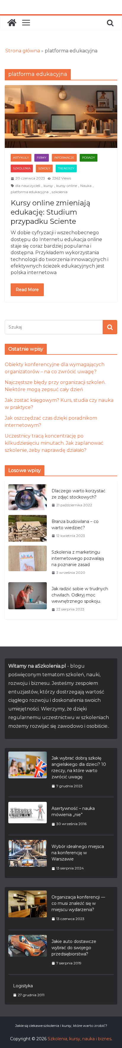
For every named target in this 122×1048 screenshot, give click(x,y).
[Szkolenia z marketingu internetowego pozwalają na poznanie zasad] (27, 562)
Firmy (41, 158)
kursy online (66, 185)
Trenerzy (66, 168)
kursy (48, 185)
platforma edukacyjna (30, 192)
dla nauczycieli (27, 185)
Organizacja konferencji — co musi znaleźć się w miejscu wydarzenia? (78, 903)
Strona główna (22, 51)
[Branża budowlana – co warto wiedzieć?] (27, 528)
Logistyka (23, 985)
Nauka (86, 185)
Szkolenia (21, 168)
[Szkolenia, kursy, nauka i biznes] (12, 22)
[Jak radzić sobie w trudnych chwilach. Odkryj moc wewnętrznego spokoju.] (27, 599)
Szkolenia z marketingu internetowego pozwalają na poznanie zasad (78, 558)
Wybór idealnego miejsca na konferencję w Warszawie (78, 853)
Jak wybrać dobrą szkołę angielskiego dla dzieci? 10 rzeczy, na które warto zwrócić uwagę (79, 767)
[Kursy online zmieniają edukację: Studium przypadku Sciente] (61, 116)
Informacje (64, 158)
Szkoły (44, 168)
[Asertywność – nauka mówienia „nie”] (27, 816)
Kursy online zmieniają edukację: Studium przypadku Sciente (50, 212)
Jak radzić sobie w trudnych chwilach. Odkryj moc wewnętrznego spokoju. (80, 595)
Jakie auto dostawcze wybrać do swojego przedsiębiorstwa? (74, 948)
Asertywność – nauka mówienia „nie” (73, 811)
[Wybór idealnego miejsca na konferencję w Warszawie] (27, 857)
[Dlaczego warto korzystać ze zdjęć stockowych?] (27, 497)
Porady (88, 158)
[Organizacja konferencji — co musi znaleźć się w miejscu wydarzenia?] (27, 908)
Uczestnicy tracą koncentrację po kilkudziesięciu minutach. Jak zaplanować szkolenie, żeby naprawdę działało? (54, 443)
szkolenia (60, 192)
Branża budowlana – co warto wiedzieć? (75, 524)
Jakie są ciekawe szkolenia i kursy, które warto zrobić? (61, 1025)
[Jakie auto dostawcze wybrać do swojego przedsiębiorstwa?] (27, 952)
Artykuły (21, 158)
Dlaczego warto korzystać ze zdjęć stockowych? (78, 494)
